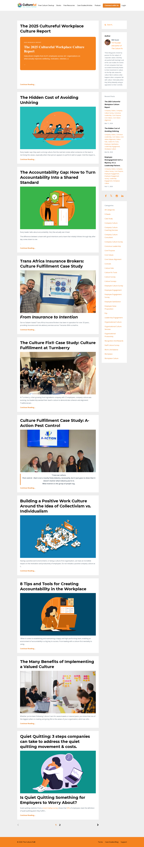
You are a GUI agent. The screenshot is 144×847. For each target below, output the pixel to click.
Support (124, 842)
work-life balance (111, 350)
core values (108, 118)
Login (124, 5)
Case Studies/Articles (84, 5)
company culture (110, 110)
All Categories (110, 210)
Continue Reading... (27, 84)
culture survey (110, 277)
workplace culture (110, 149)
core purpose (116, 115)
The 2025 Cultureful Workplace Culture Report (112, 104)
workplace (108, 354)
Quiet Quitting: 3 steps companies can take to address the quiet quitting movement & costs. (55, 741)
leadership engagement (112, 146)
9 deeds (107, 214)
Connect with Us (112, 5)
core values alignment (113, 259)
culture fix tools (113, 142)
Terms (100, 842)
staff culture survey (112, 345)
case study (109, 219)
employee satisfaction (111, 144)
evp (106, 313)
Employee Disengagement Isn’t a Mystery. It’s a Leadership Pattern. (113, 161)
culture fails (109, 268)
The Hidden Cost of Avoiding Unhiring (112, 129)
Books (58, 5)
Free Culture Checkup (46, 5)
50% (68, 808)
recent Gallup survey (50, 808)
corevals (108, 264)
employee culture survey (114, 286)
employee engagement (112, 174)
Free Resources (69, 5)
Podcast (98, 5)
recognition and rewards (114, 341)
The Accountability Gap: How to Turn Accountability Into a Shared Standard (58, 177)
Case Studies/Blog (111, 842)
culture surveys (110, 281)
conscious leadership (113, 246)
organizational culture (113, 322)
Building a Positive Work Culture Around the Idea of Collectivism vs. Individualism (55, 506)
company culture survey (114, 242)
